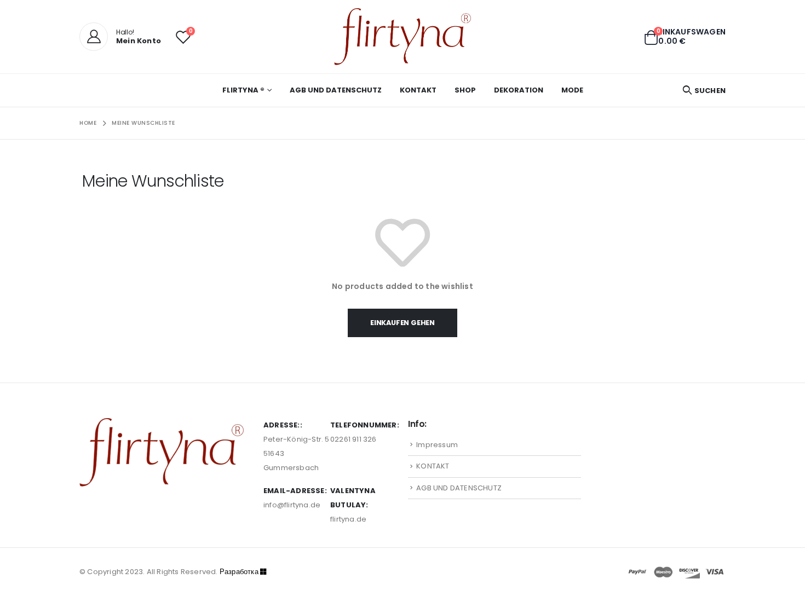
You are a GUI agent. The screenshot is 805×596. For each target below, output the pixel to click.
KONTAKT (418, 90)
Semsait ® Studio (274, 571)
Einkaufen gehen (402, 322)
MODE (572, 90)
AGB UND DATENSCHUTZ (336, 90)
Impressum (437, 444)
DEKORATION (518, 90)
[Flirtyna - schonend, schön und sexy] (402, 36)
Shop (465, 90)
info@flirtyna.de (291, 505)
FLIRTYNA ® (243, 90)
